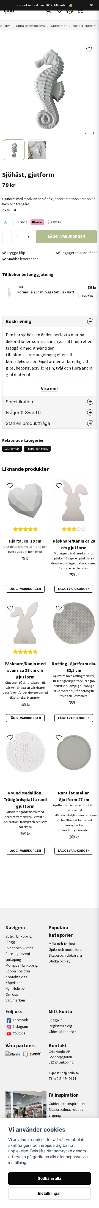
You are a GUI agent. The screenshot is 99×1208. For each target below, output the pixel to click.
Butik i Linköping (19, 936)
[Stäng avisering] (91, 5)
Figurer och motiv (37, 449)
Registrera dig (60, 1025)
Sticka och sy (59, 961)
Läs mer (10, 209)
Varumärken (15, 1000)
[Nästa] (93, 133)
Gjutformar (59, 26)
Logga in (55, 1020)
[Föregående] (85, 133)
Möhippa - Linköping (22, 965)
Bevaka (87, 296)
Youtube (19, 1033)
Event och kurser (19, 947)
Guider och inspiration (67, 1103)
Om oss (12, 994)
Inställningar (49, 1193)
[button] (89, 49)
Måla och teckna (62, 943)
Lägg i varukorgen (25, 589)
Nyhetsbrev (15, 988)
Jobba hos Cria (18, 971)
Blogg (10, 941)
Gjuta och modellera (30, 26)
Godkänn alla (49, 1178)
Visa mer (49, 388)
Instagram (20, 1026)
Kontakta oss (16, 976)
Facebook (20, 1020)
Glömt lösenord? (62, 1031)
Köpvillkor (14, 982)
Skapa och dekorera (65, 955)
